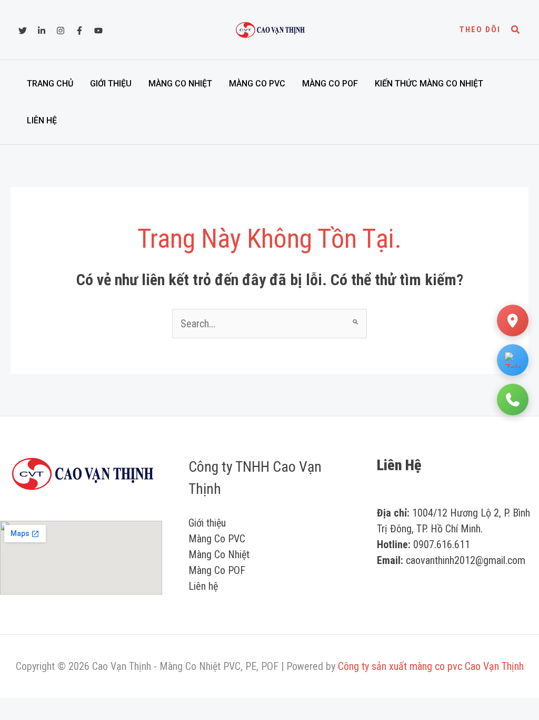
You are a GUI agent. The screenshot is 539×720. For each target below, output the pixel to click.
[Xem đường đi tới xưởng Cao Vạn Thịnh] (512, 320)
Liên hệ (42, 120)
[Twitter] (22, 30)
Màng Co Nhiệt (180, 84)
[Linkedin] (41, 30)
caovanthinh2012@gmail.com (465, 560)
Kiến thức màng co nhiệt (429, 84)
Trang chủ (50, 84)
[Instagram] (60, 30)
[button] (480, 30)
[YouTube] (98, 30)
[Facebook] (79, 30)
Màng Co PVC (257, 84)
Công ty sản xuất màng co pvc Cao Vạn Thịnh (431, 666)
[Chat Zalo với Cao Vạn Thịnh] (512, 360)
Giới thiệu (111, 84)
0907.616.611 (441, 544)
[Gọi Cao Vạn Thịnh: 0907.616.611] (512, 399)
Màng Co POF (330, 84)
